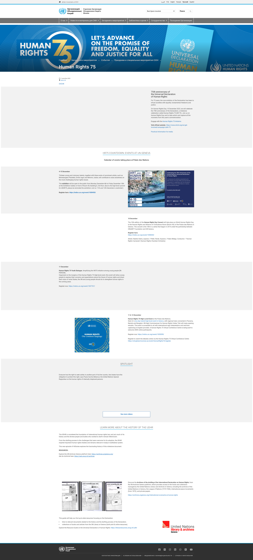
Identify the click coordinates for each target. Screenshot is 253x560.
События (105, 60)
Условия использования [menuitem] (132, 555)
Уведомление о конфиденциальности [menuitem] (158, 555)
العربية (163, 2)
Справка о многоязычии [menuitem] (184, 555)
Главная (63, 60)
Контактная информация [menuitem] (111, 555)
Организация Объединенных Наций (74, 11)
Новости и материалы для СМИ (83, 21)
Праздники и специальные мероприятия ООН (136, 60)
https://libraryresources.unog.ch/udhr (124, 528)
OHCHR (61, 84)
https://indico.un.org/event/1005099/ (151, 334)
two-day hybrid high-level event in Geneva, (149, 321)
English (173, 2)
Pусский (185, 2)
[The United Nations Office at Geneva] (62, 11)
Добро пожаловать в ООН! (70, 2)
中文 (167, 2)
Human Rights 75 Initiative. (172, 121)
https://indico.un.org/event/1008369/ (141, 235)
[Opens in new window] (92, 496)
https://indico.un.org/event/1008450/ (82, 192)
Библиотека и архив (137, 21)
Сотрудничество (158, 21)
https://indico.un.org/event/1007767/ (82, 286)
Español (192, 2)
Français (178, 2)
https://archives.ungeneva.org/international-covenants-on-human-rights (153, 495)
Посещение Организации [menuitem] (181, 21)
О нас (63, 21)
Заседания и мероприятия (113, 21)
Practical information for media (162, 132)
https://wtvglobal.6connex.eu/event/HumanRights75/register (149, 341)
